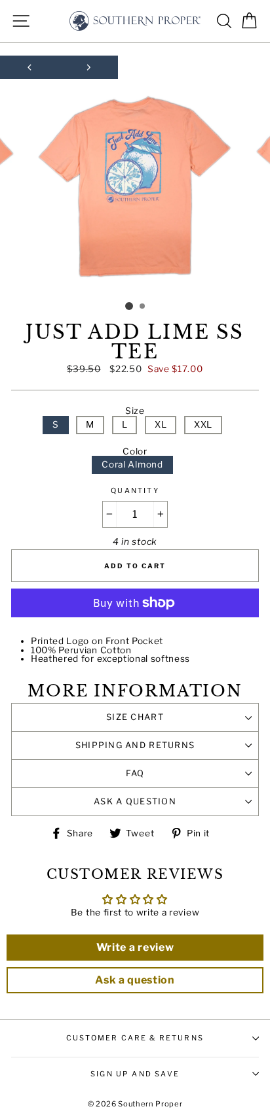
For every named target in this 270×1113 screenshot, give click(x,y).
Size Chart (135, 717)
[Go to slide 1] (129, 306)
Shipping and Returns (135, 745)
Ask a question (135, 801)
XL (160, 424)
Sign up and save (135, 1073)
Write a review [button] (135, 947)
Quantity (135, 490)
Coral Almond (132, 464)
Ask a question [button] (135, 980)
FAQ (135, 773)
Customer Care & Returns (135, 1037)
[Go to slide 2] (143, 306)
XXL (203, 424)
